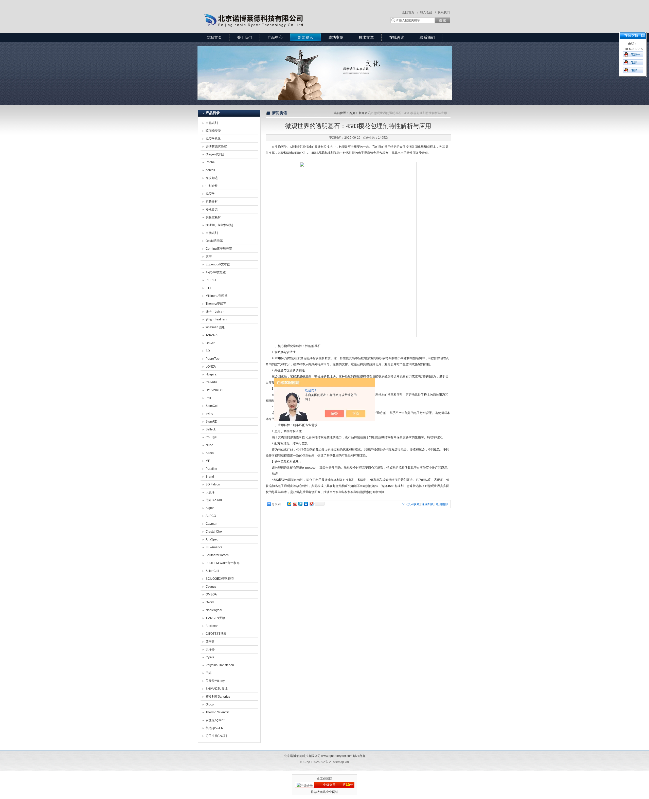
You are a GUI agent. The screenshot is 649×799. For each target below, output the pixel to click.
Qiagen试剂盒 (215, 154)
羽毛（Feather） (217, 319)
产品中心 (275, 37)
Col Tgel (211, 437)
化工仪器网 (324, 778)
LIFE (209, 288)
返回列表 (428, 504)
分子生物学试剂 (216, 736)
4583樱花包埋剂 (322, 153)
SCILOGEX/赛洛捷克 (220, 578)
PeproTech (213, 358)
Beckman (212, 626)
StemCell (212, 406)
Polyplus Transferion (220, 665)
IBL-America (214, 547)
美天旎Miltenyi (215, 681)
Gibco (210, 704)
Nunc (209, 445)
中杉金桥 (212, 186)
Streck (210, 453)
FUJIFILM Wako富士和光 (223, 563)
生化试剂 (212, 123)
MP (208, 461)
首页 (352, 113)
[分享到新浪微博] (294, 503)
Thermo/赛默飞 (216, 303)
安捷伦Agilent (215, 720)
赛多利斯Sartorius (218, 696)
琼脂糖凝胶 (213, 131)
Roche (210, 162)
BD (208, 351)
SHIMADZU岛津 (217, 689)
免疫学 (210, 193)
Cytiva (210, 657)
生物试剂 (212, 233)
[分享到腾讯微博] (300, 503)
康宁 (209, 256)
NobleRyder (214, 610)
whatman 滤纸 (215, 327)
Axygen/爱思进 (216, 272)
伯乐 (209, 673)
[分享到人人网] (306, 503)
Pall (208, 398)
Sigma (210, 508)
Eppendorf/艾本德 (218, 264)
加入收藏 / (428, 12)
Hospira (211, 374)
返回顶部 (442, 504)
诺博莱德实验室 (216, 146)
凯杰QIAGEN (214, 728)
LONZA (211, 366)
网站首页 (214, 37)
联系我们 (444, 12)
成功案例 (336, 37)
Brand (210, 476)
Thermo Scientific (217, 712)
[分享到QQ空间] (289, 503)
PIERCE (211, 280)
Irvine (209, 413)
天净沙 (210, 649)
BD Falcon (213, 484)
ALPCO (211, 516)
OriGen (210, 343)
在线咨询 (396, 37)
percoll (210, 170)
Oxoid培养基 (214, 241)
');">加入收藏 (411, 504)
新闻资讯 (305, 37)
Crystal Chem (215, 531)
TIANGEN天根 (215, 618)
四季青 (210, 641)
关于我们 (244, 37)
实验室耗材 (213, 217)
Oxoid (210, 602)
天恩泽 (210, 492)
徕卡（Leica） (215, 311)
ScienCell (212, 571)
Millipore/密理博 (216, 296)
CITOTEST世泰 (216, 633)
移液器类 (212, 209)
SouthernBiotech (217, 555)
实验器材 (212, 201)
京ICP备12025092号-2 (315, 762)
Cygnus (211, 586)
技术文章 (366, 37)
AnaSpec (212, 539)
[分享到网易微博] (311, 503)
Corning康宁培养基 (219, 248)
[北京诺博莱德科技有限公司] (271, 11)
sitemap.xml (341, 762)
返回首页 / (410, 12)
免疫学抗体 (213, 138)
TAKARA (212, 335)
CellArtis (211, 382)
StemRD (211, 421)
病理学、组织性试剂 (219, 225)
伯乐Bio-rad (214, 500)
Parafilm (211, 468)
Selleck (211, 429)
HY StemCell (214, 390)
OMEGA (211, 594)
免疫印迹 (212, 178)
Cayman (211, 523)
